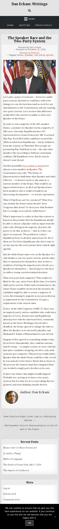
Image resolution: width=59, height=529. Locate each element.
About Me (24, 25)
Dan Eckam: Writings (30, 4)
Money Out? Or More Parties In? (20, 447)
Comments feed (11, 499)
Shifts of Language (12, 459)
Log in (6, 488)
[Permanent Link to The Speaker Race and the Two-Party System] (29, 77)
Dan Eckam (35, 47)
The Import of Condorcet (16, 470)
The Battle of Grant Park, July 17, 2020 (22, 464)
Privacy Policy (43, 25)
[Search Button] (29, 10)
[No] (55, 516)
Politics (35, 53)
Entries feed (9, 493)
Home (10, 25)
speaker (29, 55)
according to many (33, 165)
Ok (29, 523)
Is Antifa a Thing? (12, 453)
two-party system (43, 55)
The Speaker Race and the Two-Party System (29, 39)
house (20, 55)
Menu (32, 19)
